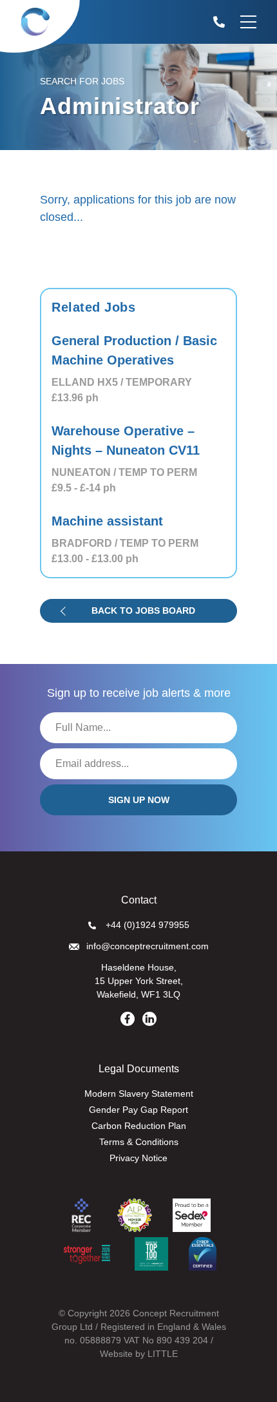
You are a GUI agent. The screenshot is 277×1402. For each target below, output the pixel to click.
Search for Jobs (82, 81)
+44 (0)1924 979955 (147, 925)
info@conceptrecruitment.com (147, 946)
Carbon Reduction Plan (138, 1126)
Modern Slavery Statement (138, 1093)
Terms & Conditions (138, 1142)
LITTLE (163, 1354)
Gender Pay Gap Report (138, 1109)
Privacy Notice (138, 1158)
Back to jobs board (143, 610)
